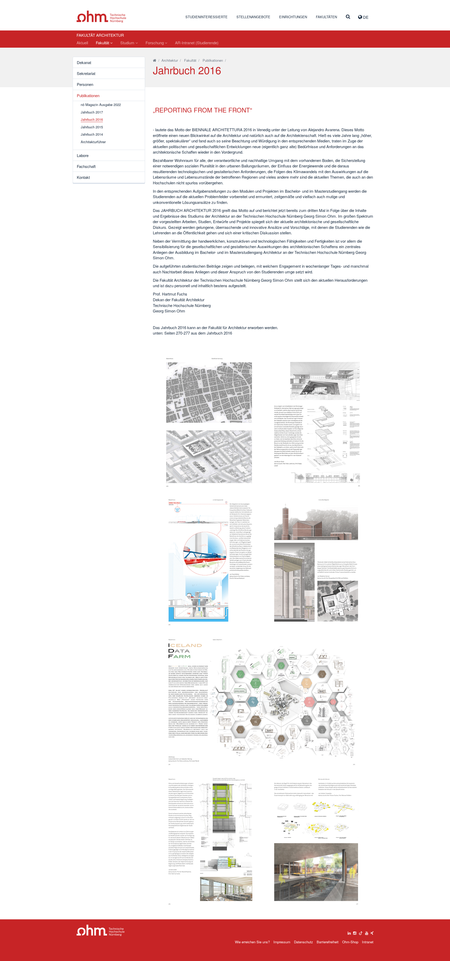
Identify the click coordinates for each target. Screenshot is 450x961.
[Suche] (348, 17)
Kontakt (83, 177)
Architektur (169, 60)
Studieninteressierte (206, 16)
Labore (83, 155)
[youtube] (366, 932)
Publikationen (88, 95)
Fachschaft (86, 166)
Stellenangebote (253, 16)
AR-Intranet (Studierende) (196, 42)
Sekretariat (86, 73)
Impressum (281, 941)
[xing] (372, 932)
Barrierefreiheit (328, 941)
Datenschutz (303, 941)
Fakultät (103, 42)
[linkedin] (349, 932)
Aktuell (82, 42)
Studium (127, 42)
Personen (85, 84)
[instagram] (354, 932)
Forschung (155, 42)
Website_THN (101, 16)
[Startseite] (154, 60)
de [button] (365, 17)
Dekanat (84, 62)
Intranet (367, 941)
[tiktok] (361, 932)
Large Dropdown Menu (101, 930)
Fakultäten (326, 16)
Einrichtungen (293, 16)
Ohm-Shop (350, 941)
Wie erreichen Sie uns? (252, 941)
